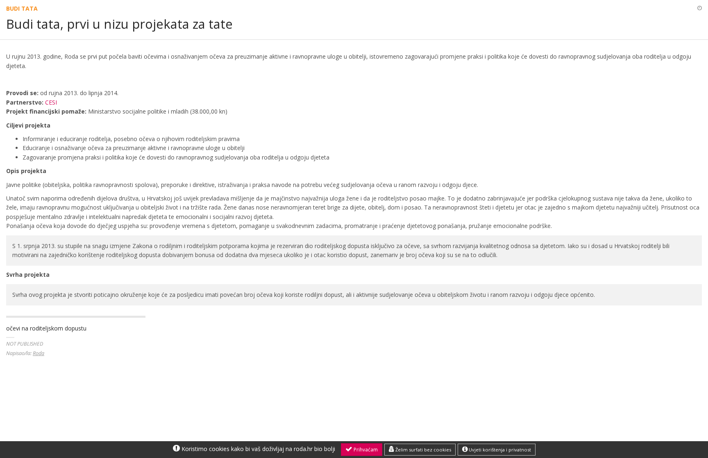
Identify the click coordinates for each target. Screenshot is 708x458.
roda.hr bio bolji (314, 449)
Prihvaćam (365, 449)
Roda (38, 353)
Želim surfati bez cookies (422, 450)
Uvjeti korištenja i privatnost (499, 450)
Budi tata (22, 8)
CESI (51, 102)
